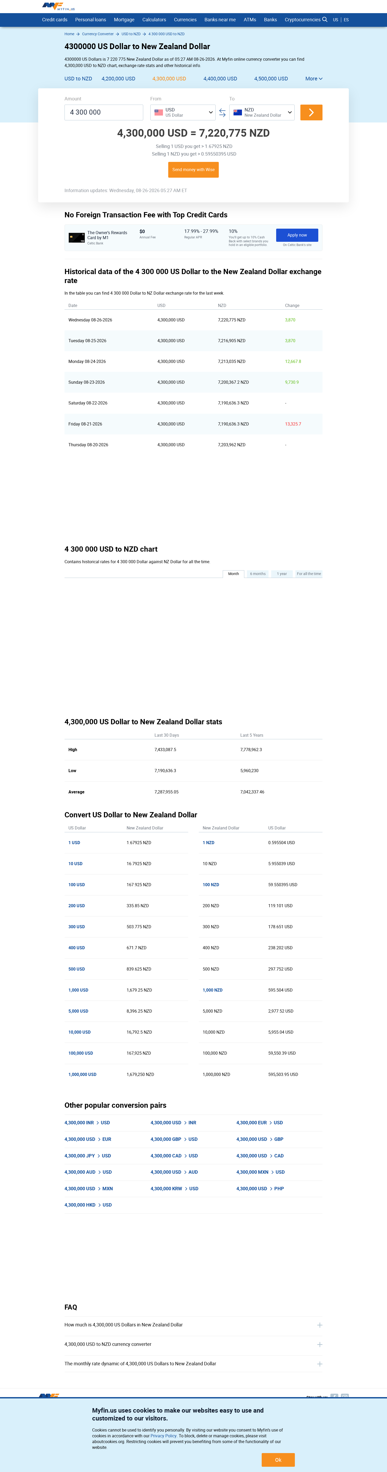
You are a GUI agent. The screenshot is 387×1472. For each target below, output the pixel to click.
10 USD (75, 863)
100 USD (76, 884)
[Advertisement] (193, 500)
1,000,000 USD (82, 1074)
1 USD (74, 842)
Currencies (185, 20)
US (335, 19)
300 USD (76, 926)
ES (346, 19)
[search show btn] (325, 20)
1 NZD (208, 842)
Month (233, 574)
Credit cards (54, 20)
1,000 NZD (212, 990)
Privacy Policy (164, 1435)
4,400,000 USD (220, 78)
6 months (258, 574)
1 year (282, 574)
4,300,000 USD (169, 78)
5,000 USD (78, 1011)
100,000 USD (80, 1053)
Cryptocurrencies (303, 20)
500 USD (76, 969)
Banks (270, 20)
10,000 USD (79, 1032)
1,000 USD (78, 990)
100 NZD (211, 884)
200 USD (76, 905)
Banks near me (220, 20)
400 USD (76, 947)
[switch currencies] (311, 112)
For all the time (309, 574)
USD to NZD (78, 78)
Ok (278, 1460)
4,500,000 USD (271, 78)
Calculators (154, 20)
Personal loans (90, 20)
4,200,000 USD (118, 78)
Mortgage (124, 20)
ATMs (250, 20)
